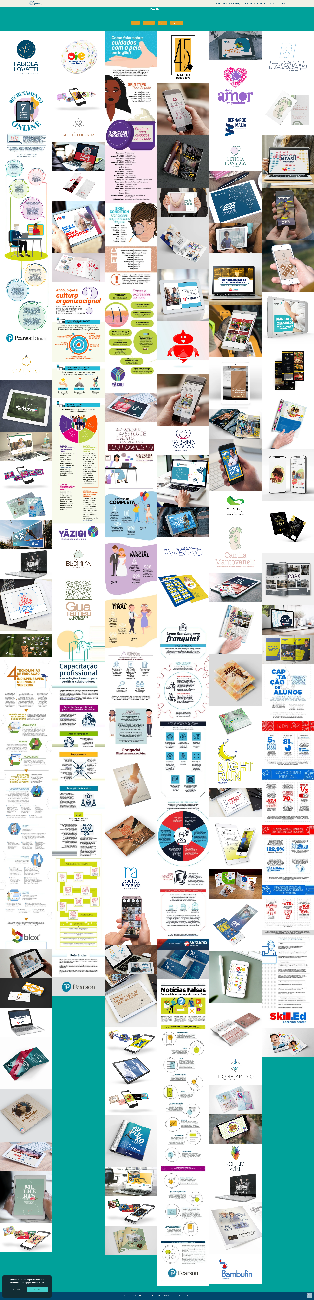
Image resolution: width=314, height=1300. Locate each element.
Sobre (217, 3)
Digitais (162, 23)
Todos (135, 23)
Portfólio (271, 3)
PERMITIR (37, 1290)
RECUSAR (16, 1290)
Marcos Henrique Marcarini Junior (151, 1296)
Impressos (176, 23)
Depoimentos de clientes (255, 3)
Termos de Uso (38, 1283)
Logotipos (148, 23)
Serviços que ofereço (232, 3)
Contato (281, 3)
